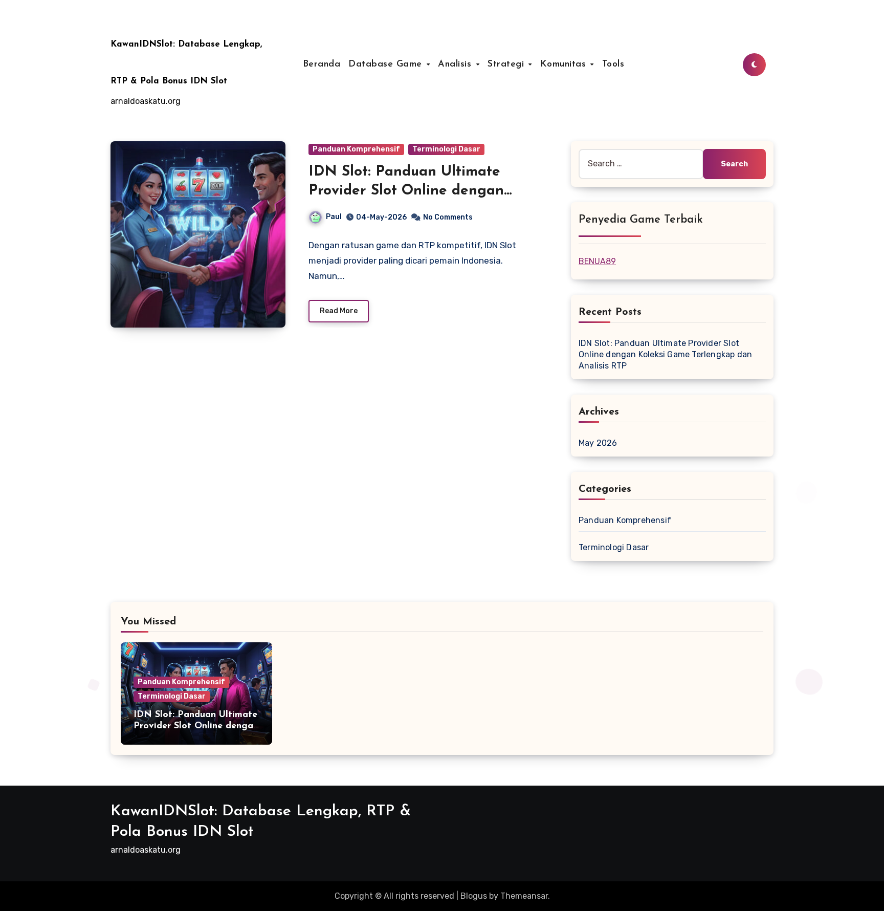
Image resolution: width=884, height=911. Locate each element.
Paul (334, 216)
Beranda (322, 64)
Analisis (456, 64)
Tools (613, 64)
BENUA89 (597, 261)
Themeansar (524, 896)
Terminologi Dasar (446, 149)
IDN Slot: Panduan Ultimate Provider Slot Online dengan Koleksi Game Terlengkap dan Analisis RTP (665, 354)
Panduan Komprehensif (356, 149)
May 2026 (598, 443)
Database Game (386, 64)
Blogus (473, 896)
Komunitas (564, 64)
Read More (339, 311)
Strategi (507, 64)
